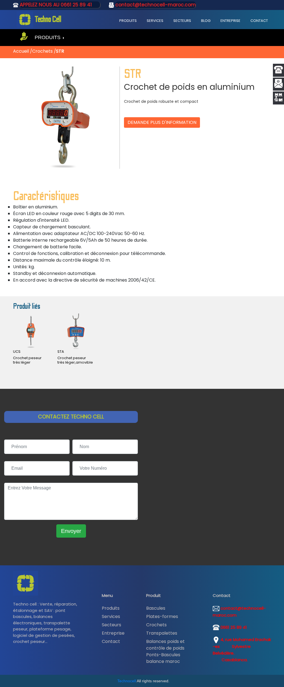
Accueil (21, 51)
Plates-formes (162, 616)
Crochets (43, 51)
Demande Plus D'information (162, 122)
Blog (206, 20)
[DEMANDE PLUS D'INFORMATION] (162, 116)
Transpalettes (161, 633)
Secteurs (182, 20)
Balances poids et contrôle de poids (165, 644)
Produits (128, 20)
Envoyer (71, 531)
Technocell (126, 681)
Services (155, 20)
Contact (259, 20)
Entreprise (230, 20)
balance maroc (163, 661)
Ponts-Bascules (163, 655)
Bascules (155, 608)
